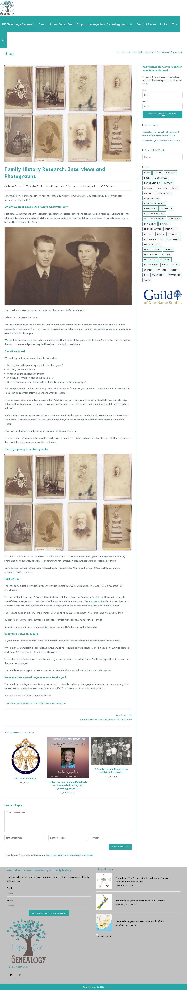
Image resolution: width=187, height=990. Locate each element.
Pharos (168, 249)
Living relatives (152, 228)
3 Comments (131, 925)
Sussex (174, 269)
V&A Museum (158, 274)
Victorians (174, 274)
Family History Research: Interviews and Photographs (158, 52)
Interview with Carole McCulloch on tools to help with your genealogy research (68, 785)
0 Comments (110, 186)
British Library (152, 182)
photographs (150, 254)
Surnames (161, 269)
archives (170, 172)
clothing (162, 188)
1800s (147, 172)
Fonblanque (150, 208)
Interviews (74, 186)
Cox (174, 188)
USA (146, 274)
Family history (151, 198)
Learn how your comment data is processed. (69, 855)
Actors (157, 172)
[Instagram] (20, 975)
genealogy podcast (154, 213)
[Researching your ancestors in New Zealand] (104, 902)
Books (147, 177)
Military (148, 234)
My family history (153, 239)
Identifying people (54, 186)
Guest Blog (174, 218)
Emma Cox (13, 186)
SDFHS (165, 264)
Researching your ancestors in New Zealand (162, 140)
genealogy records (154, 218)
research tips (151, 264)
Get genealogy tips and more (162, 114)
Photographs (90, 186)
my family (174, 234)
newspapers (173, 239)
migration (170, 228)
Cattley (168, 182)
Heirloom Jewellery (25, 778)
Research (164, 259)
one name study (152, 244)
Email (144, 89)
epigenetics (163, 193)
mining (161, 234)
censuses (149, 188)
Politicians (150, 259)
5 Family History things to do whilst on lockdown (111, 770)
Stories (148, 269)
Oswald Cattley (152, 249)
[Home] (117, 52)
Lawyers (164, 223)
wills (147, 280)
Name (145, 101)
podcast (166, 254)
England (148, 193)
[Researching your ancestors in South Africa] (104, 922)
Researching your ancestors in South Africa (140, 921)
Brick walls (161, 177)
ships (175, 264)
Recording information (54, 703)
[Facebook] (11, 975)
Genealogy (166, 208)
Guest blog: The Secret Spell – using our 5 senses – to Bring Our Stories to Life (145, 880)
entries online (97, 601)
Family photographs (19, 703)
